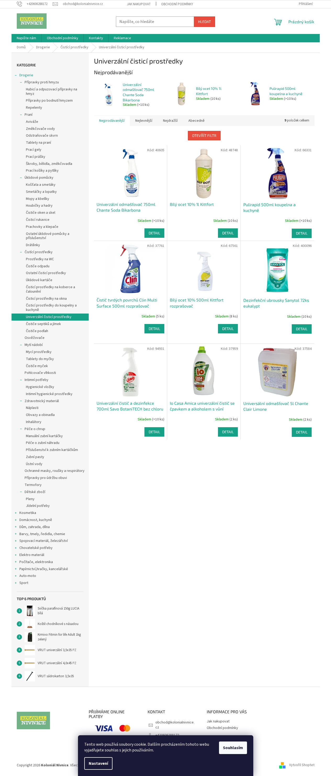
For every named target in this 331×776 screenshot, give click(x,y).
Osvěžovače (34, 337)
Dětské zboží (35, 492)
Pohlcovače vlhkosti (40, 372)
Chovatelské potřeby (36, 548)
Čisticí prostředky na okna (46, 298)
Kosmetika (27, 513)
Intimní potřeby (36, 380)
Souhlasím (233, 748)
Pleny (30, 499)
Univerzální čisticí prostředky (48, 317)
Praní (28, 114)
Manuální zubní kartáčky (44, 436)
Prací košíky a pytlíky (42, 170)
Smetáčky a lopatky (41, 191)
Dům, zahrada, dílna (34, 527)
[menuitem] (26, 38)
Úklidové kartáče (39, 280)
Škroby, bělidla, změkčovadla (49, 163)
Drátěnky (33, 245)
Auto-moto (27, 575)
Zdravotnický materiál (42, 401)
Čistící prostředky (39, 252)
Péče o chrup (35, 429)
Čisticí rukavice (37, 219)
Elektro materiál (31, 555)
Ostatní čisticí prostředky (46, 273)
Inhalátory (33, 422)
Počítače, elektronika (36, 562)
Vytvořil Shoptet (302, 765)
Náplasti (32, 407)
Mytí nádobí (34, 345)
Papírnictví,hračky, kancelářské (43, 569)
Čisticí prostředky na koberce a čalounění (50, 289)
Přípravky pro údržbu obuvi (46, 477)
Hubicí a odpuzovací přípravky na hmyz (51, 91)
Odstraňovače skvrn (42, 135)
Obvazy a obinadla (40, 415)
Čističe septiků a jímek (43, 324)
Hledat (204, 21)
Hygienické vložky (40, 387)
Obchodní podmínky (177, 4)
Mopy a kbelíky (37, 198)
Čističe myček (37, 366)
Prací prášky (35, 156)
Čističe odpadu (37, 266)
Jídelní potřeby (38, 505)
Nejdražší (170, 120)
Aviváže (32, 121)
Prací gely (33, 149)
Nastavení (98, 763)
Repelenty (34, 107)
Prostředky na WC (40, 259)
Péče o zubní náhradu (42, 442)
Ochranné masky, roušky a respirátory (55, 470)
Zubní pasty (35, 457)
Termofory (33, 485)
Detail (154, 233)
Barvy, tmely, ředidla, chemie (42, 534)
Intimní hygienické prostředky (49, 394)
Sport (23, 583)
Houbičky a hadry (39, 205)
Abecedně (196, 120)
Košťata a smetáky (40, 184)
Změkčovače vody (40, 128)
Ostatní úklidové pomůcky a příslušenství (47, 236)
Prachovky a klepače (42, 226)
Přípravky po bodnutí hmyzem (49, 100)
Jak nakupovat (139, 4)
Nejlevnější (143, 120)
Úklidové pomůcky (39, 177)
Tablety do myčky (40, 359)
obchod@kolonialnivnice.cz (174, 725)
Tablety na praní (38, 142)
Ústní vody (34, 464)
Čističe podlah (37, 331)
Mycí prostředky (39, 352)
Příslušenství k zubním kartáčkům (52, 450)
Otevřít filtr (204, 135)
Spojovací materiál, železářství (43, 540)
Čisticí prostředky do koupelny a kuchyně (51, 307)
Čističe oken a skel (40, 212)
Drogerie (26, 75)
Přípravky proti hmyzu (42, 82)
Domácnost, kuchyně (35, 520)
